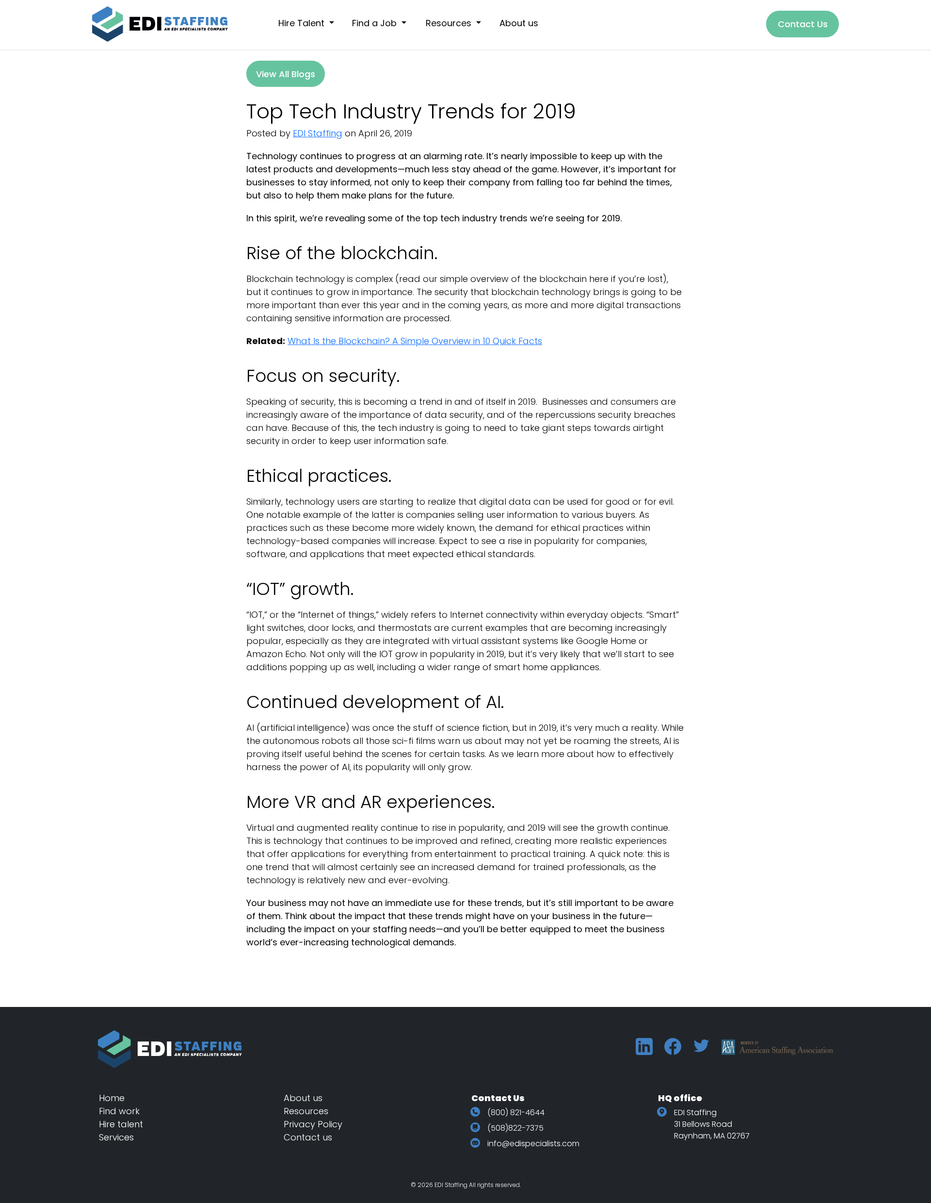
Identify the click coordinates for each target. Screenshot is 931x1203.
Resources (306, 1111)
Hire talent (121, 1124)
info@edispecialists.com (533, 1143)
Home (112, 1098)
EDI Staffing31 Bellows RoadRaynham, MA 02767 (712, 1124)
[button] (311, 23)
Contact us (308, 1137)
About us (303, 1098)
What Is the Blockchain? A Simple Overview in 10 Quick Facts (415, 341)
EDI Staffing (317, 133)
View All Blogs (285, 74)
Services (116, 1137)
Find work (119, 1111)
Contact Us (803, 24)
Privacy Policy (313, 1124)
